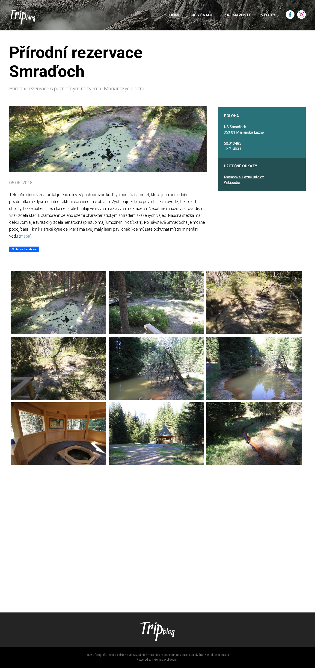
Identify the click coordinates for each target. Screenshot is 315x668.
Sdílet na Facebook (24, 249)
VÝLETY (268, 15)
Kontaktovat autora (217, 654)
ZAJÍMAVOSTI (237, 15)
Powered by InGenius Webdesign (157, 659)
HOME (175, 15)
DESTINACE (202, 15)
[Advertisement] (147, 537)
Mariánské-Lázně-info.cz (244, 177)
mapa (25, 236)
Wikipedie (232, 182)
